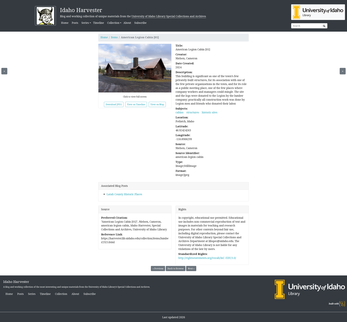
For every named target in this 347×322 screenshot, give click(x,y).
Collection (61, 294)
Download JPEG (114, 104)
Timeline (98, 23)
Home (64, 23)
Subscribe (140, 23)
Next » (191, 268)
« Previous (158, 268)
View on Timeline (136, 104)
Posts (75, 23)
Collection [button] (113, 23)
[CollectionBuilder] (342, 303)
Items (114, 37)
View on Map (157, 104)
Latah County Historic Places (124, 194)
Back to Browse (176, 268)
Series (32, 294)
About (127, 23)
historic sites (209, 112)
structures (192, 112)
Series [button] (85, 23)
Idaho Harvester (81, 10)
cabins (180, 112)
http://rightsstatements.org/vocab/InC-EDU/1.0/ (207, 258)
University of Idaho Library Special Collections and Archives (168, 16)
